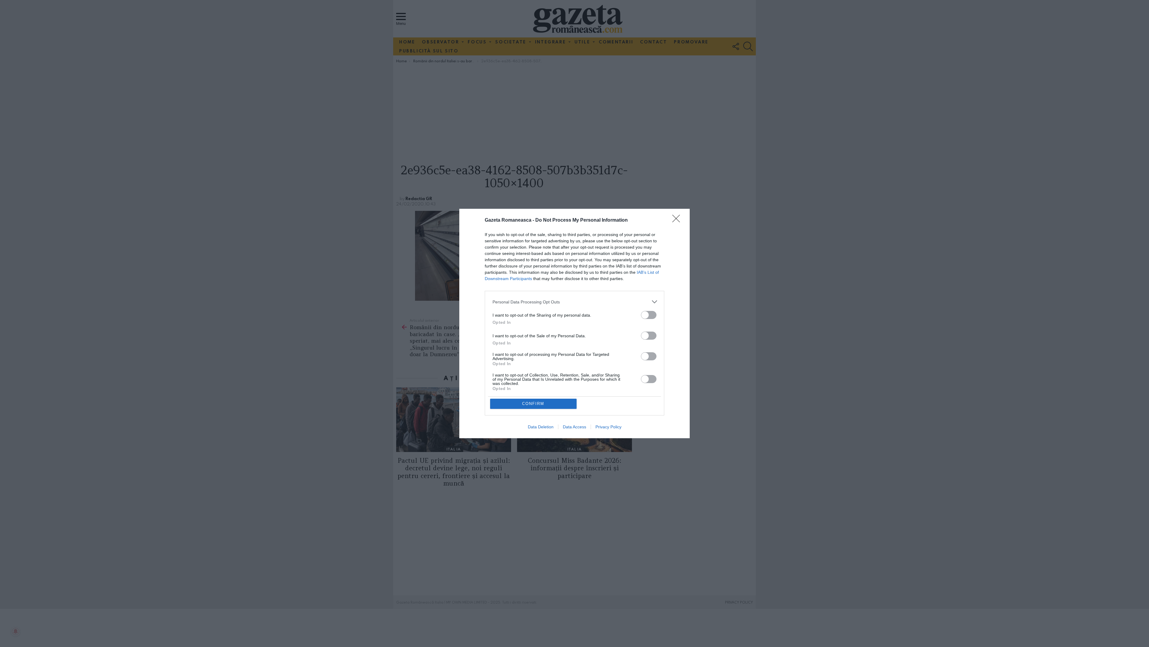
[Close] (678, 220)
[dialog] (574, 323)
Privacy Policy (608, 426)
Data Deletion (541, 426)
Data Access (574, 426)
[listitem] (574, 302)
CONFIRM (533, 403)
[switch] (648, 315)
